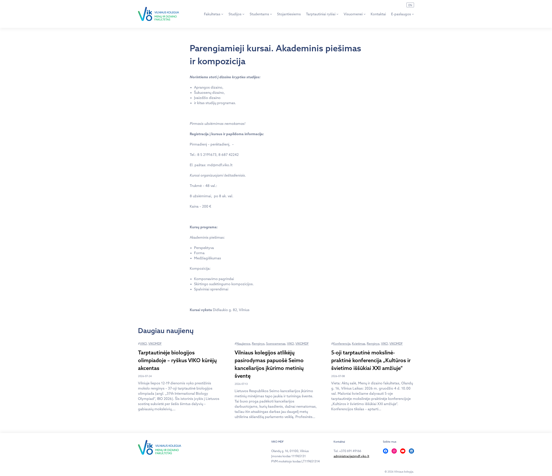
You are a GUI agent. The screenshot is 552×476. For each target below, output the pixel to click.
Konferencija (341, 344)
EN (410, 5)
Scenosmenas (275, 344)
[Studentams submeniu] (271, 14)
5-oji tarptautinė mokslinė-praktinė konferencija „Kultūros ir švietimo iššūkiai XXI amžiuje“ (371, 360)
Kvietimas (358, 344)
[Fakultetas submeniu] (222, 14)
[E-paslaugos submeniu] (413, 14)
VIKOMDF (155, 344)
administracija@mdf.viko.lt (351, 456)
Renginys (258, 344)
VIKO (143, 344)
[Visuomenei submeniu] (365, 14)
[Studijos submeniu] (243, 14)
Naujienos (243, 344)
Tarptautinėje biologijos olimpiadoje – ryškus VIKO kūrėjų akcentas (177, 360)
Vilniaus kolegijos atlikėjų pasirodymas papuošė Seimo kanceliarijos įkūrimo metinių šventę (269, 364)
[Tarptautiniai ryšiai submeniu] (337, 14)
